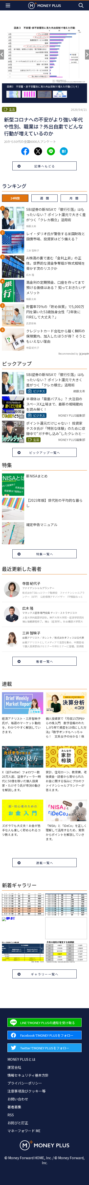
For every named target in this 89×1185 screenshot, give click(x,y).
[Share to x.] (38, 151)
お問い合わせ (17, 1098)
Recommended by (68, 353)
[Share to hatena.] (64, 151)
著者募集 (14, 1106)
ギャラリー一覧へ (45, 974)
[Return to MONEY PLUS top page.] (44, 5)
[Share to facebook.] (25, 151)
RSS (10, 1114)
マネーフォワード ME (24, 1130)
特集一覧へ (44, 554)
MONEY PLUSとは (21, 1059)
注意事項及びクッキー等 (26, 1091)
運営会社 (14, 1067)
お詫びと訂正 (17, 1122)
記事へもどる (44, 166)
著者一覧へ (44, 661)
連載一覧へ (44, 863)
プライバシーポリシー (24, 1083)
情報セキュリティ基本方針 (28, 1075)
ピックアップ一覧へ (44, 452)
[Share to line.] (51, 151)
